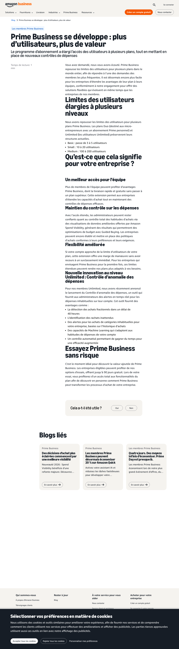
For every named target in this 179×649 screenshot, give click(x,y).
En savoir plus (50, 484)
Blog (56, 600)
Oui (117, 408)
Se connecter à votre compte (142, 608)
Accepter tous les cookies (24, 641)
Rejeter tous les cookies (53, 641)
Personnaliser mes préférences (83, 641)
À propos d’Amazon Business (27, 600)
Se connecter (168, 5)
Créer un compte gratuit (139, 12)
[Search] (154, 5)
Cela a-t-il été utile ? (86, 408)
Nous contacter (165, 12)
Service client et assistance (103, 608)
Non (131, 408)
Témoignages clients (24, 605)
